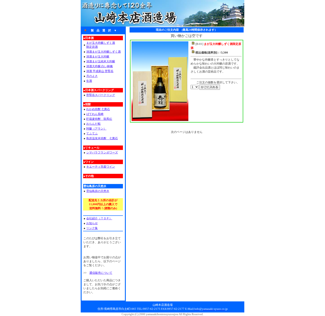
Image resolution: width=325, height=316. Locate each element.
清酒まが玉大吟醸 (97, 56)
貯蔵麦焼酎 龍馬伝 (99, 119)
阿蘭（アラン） (96, 128)
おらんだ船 (93, 123)
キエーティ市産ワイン (100, 166)
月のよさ (92, 76)
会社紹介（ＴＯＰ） (99, 218)
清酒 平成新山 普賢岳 (99, 71)
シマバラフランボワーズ (102, 152)
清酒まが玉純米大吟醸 (100, 61)
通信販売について (100, 272)
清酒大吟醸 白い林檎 (99, 66)
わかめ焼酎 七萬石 (98, 109)
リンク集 (92, 228)
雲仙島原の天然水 (97, 191)
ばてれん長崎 (94, 114)
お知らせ (92, 223)
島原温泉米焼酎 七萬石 (102, 138)
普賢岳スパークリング (100, 95)
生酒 (89, 80)
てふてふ (92, 133)
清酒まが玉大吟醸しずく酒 (103, 51)
